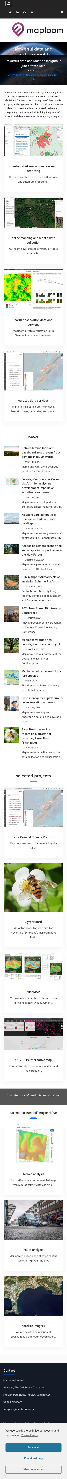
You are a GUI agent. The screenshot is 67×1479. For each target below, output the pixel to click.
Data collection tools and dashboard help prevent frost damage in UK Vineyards (41, 452)
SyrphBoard (33, 922)
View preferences (34, 1469)
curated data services (33, 400)
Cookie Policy (29, 1435)
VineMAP (33, 992)
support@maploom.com (18, 1409)
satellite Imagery (33, 1326)
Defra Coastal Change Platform (33, 837)
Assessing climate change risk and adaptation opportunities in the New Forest (42, 550)
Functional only (33, 1458)
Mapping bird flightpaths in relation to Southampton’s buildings (39, 519)
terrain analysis (33, 1174)
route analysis (33, 1250)
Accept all (33, 1447)
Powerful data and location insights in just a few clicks (33, 54)
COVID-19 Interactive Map (33, 1060)
